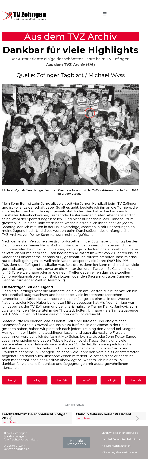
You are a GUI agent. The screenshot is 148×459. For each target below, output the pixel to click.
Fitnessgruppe (129, 432)
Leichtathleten (121, 445)
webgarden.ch (19, 449)
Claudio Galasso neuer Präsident (103, 414)
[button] (10, 418)
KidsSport (107, 445)
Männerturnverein (127, 452)
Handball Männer (131, 439)
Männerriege (109, 452)
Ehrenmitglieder (111, 432)
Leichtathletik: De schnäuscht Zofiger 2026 (34, 416)
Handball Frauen (111, 439)
